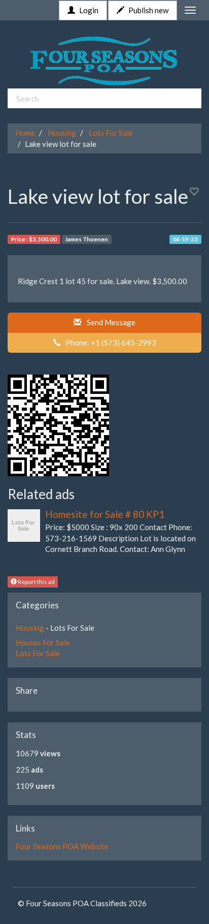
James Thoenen (86, 239)
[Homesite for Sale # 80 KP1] (24, 524)
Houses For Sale (43, 642)
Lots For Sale (111, 132)
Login (88, 10)
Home (25, 132)
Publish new (147, 10)
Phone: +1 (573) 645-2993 (108, 342)
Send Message (109, 322)
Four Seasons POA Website (62, 846)
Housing (62, 132)
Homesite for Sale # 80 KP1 (104, 514)
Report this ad (36, 582)
